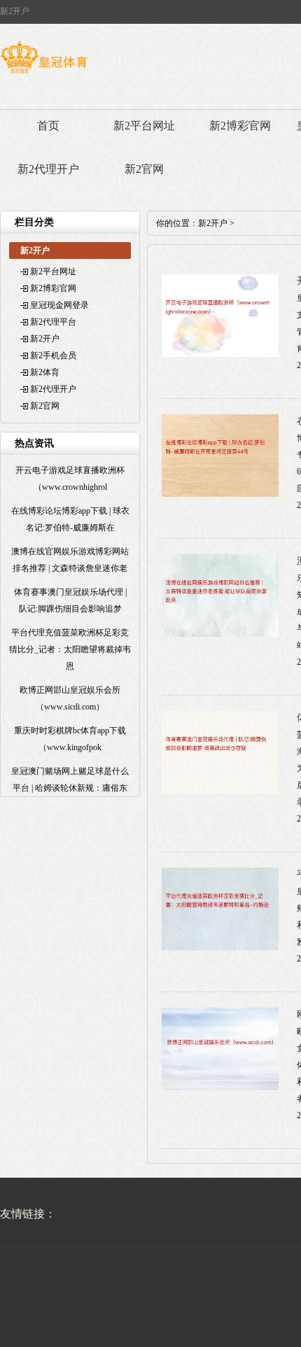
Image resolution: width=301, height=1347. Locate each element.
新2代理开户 (48, 169)
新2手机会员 (53, 355)
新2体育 (44, 372)
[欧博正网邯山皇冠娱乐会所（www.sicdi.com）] (220, 1087)
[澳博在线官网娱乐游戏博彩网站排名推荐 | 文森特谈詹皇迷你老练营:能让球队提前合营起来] (220, 634)
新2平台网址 (144, 126)
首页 (48, 126)
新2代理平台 (53, 322)
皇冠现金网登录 (59, 305)
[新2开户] (44, 73)
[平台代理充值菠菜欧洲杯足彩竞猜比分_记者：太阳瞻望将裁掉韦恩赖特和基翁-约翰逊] (220, 947)
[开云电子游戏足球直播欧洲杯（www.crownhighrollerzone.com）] (220, 354)
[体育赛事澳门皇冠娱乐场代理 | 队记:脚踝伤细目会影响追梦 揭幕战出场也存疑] (220, 791)
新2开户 (44, 339)
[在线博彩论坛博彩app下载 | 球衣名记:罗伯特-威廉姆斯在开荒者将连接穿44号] (220, 494)
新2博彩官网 (240, 126)
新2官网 (144, 169)
